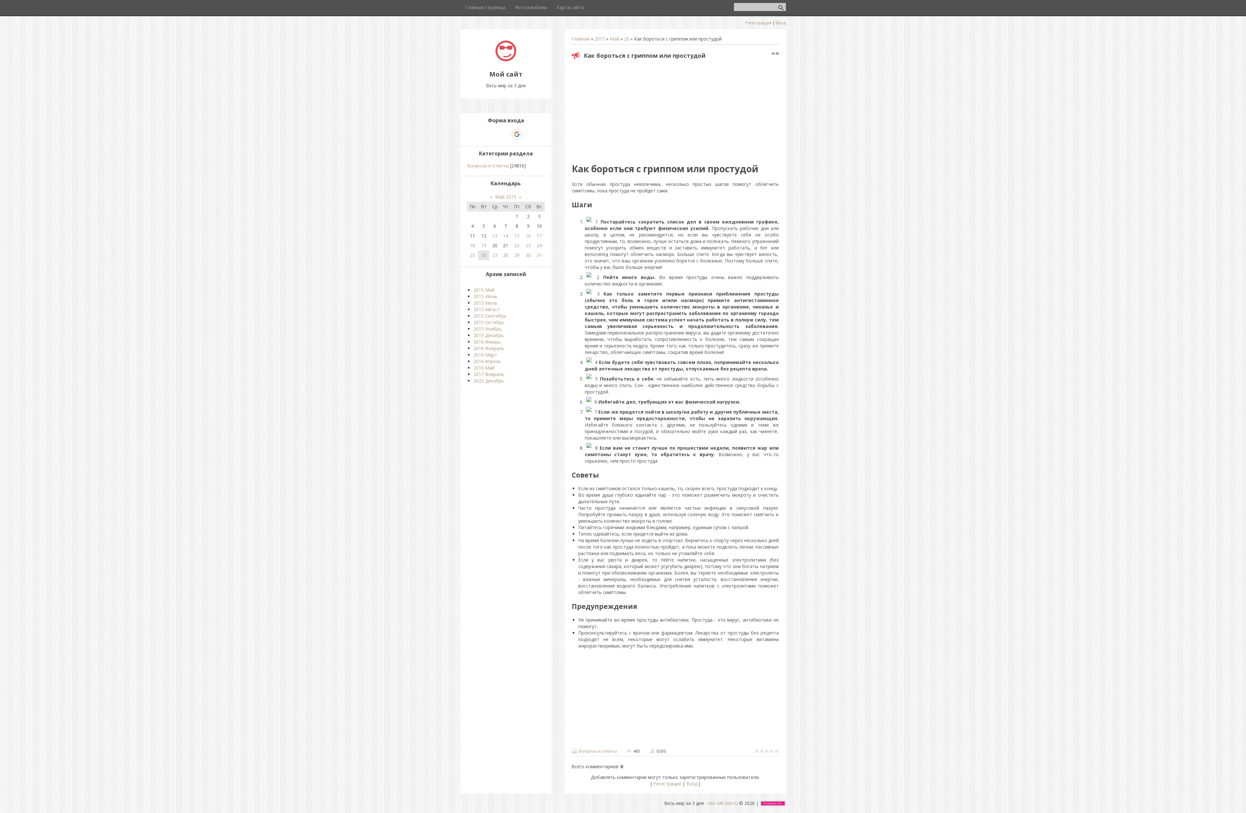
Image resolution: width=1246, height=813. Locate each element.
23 (528, 245)
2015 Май (484, 290)
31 (539, 255)
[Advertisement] (675, 109)
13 (494, 236)
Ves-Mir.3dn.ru (723, 803)
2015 (599, 39)
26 (626, 39)
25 (472, 255)
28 (505, 255)
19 (483, 245)
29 (516, 255)
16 (528, 236)
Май (614, 39)
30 (528, 255)
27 (494, 255)
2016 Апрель (487, 361)
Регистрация (758, 23)
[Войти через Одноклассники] (528, 134)
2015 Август (486, 309)
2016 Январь (487, 342)
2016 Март (485, 355)
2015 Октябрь (488, 322)
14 (505, 236)
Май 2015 (505, 197)
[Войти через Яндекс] (505, 134)
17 (539, 236)
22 (516, 245)
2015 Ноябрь (487, 329)
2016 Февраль (488, 348)
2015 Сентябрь (490, 316)
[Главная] (505, 59)
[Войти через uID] (483, 134)
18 (472, 245)
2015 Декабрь (488, 335)
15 (516, 236)
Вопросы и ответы (598, 751)
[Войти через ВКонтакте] (494, 134)
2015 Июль (485, 303)
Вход (781, 23)
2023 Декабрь (488, 381)
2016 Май (484, 368)
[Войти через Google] (517, 134)
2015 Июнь (485, 296)
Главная (580, 39)
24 (539, 245)
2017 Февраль (488, 374)
